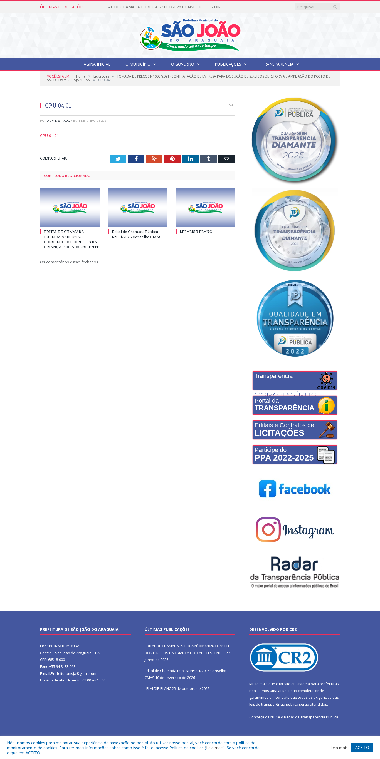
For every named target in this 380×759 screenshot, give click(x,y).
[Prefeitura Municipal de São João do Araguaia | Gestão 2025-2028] (190, 34)
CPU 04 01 (49, 135)
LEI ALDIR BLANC (196, 231)
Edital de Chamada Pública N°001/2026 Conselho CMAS (149, 6)
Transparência (277, 64)
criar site (283, 683)
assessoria (287, 690)
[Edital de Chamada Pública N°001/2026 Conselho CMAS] (137, 207)
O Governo (182, 64)
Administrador (59, 120)
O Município (137, 64)
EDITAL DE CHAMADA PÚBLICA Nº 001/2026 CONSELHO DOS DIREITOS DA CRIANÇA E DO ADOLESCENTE (71, 239)
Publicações (228, 64)
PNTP (272, 717)
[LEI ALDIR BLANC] (205, 207)
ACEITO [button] (362, 747)
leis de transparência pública (273, 704)
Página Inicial (95, 64)
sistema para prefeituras (318, 683)
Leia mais (214, 747)
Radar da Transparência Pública (311, 717)
